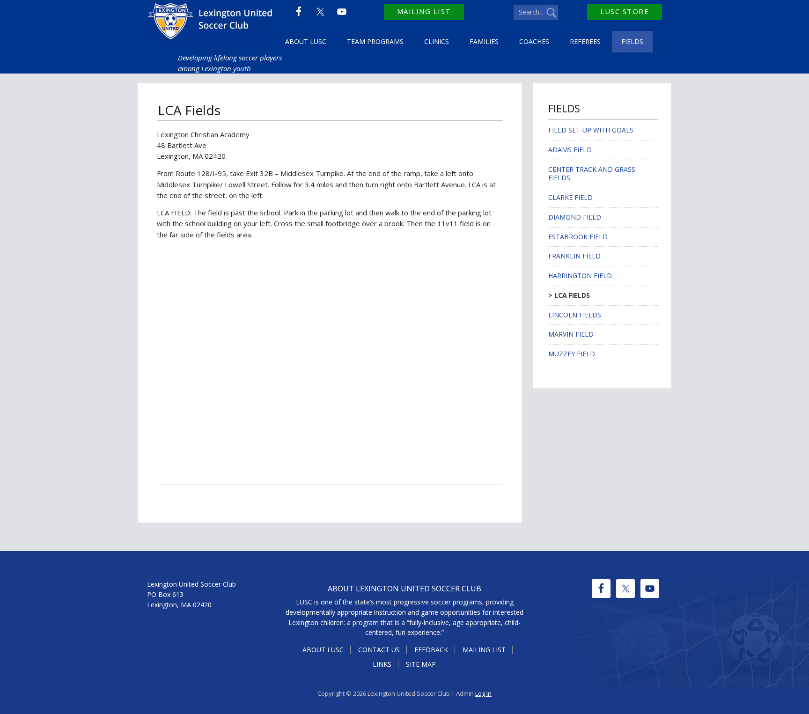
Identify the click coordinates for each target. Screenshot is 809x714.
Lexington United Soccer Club (211, 23)
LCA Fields (572, 295)
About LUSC (323, 649)
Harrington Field (580, 275)
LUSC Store (624, 11)
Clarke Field (570, 197)
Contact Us (379, 649)
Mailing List (424, 11)
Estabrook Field (578, 236)
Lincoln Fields (574, 314)
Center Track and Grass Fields (591, 174)
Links (382, 664)
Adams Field (570, 149)
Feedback (431, 649)
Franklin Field (574, 255)
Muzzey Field (571, 353)
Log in (483, 693)
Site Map (421, 664)
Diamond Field (574, 217)
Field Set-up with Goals (590, 129)
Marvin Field (571, 334)
